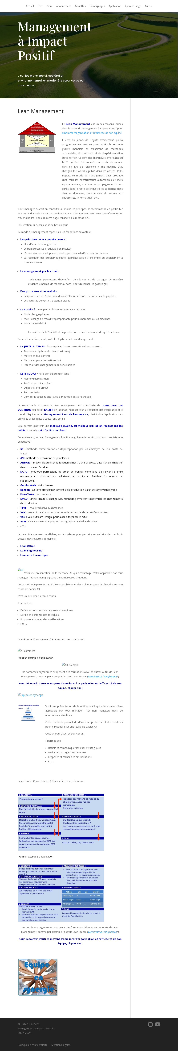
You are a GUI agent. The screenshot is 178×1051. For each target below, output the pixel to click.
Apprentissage (133, 6)
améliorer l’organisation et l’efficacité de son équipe (92, 132)
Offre (49, 6)
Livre (40, 6)
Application (115, 6)
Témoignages (97, 6)
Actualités (80, 6)
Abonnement (63, 6)
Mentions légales (60, 1045)
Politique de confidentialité (32, 1045)
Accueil (30, 6)
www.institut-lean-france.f (102, 676)
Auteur (148, 6)
